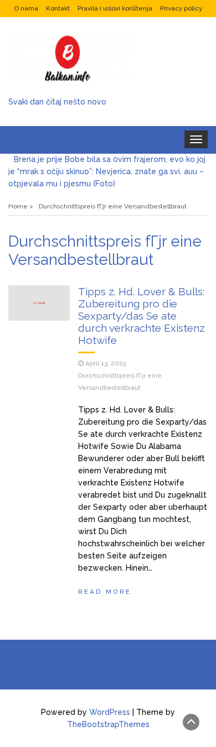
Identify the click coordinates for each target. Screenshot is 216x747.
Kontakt (58, 8)
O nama (26, 8)
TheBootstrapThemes (108, 724)
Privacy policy (181, 8)
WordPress (109, 712)
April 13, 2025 (105, 363)
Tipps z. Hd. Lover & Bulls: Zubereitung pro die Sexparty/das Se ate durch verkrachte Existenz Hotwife (141, 315)
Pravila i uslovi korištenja (115, 8)
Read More (104, 591)
